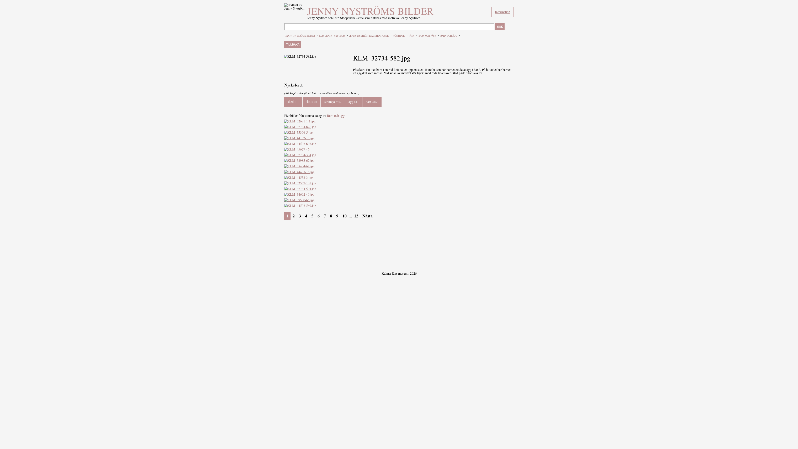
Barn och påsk (427, 35)
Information (502, 12)
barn (372, 101)
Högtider (399, 35)
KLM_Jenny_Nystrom (332, 35)
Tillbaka (292, 44)
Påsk (411, 35)
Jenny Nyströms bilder (370, 11)
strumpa (332, 101)
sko (311, 101)
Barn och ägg (448, 35)
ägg (353, 101)
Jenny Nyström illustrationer (369, 35)
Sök (500, 26)
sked (293, 101)
